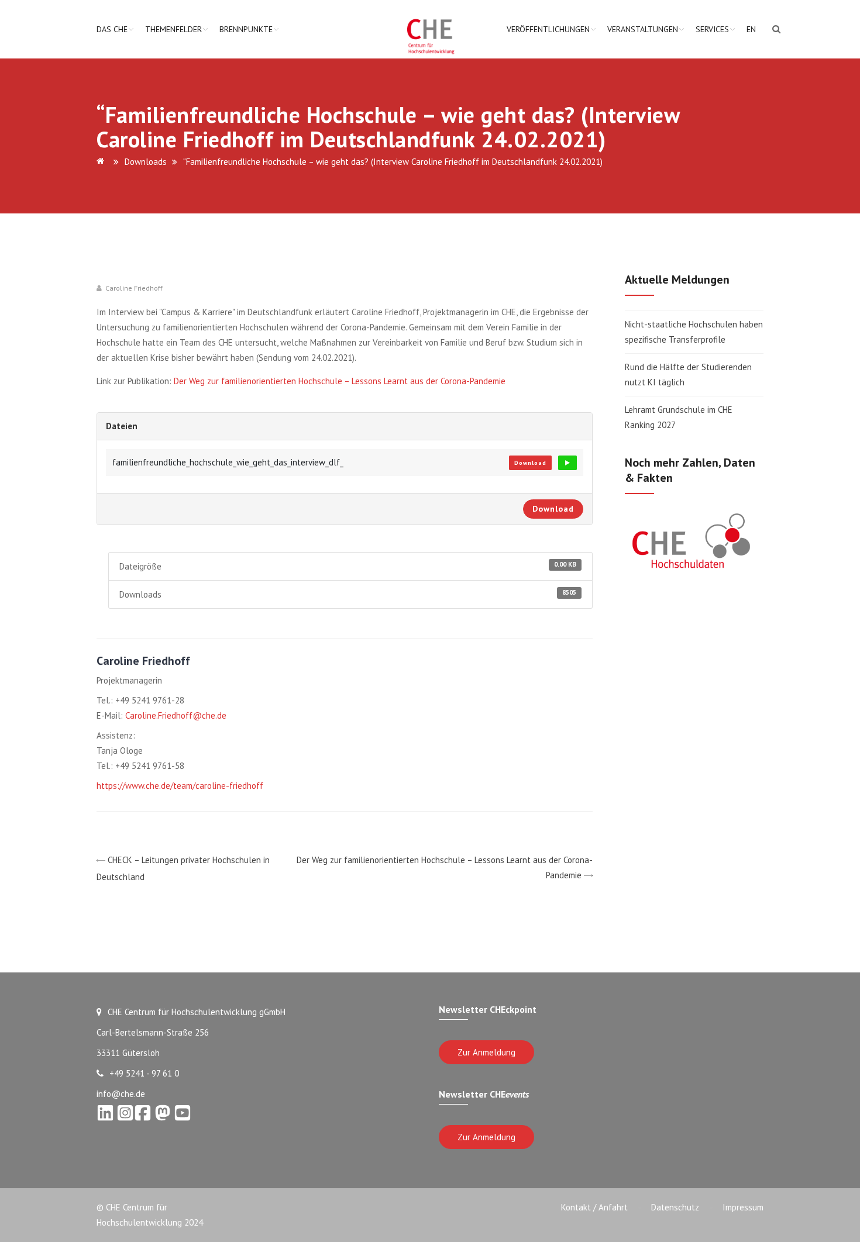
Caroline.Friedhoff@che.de (175, 715)
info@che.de (121, 1093)
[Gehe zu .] (102, 161)
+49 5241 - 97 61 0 (144, 1073)
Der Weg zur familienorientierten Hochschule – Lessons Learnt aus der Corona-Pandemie (339, 381)
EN (751, 29)
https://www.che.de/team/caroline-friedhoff (180, 785)
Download (530, 463)
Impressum (743, 1207)
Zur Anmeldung (486, 1052)
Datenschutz (675, 1207)
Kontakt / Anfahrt (594, 1207)
